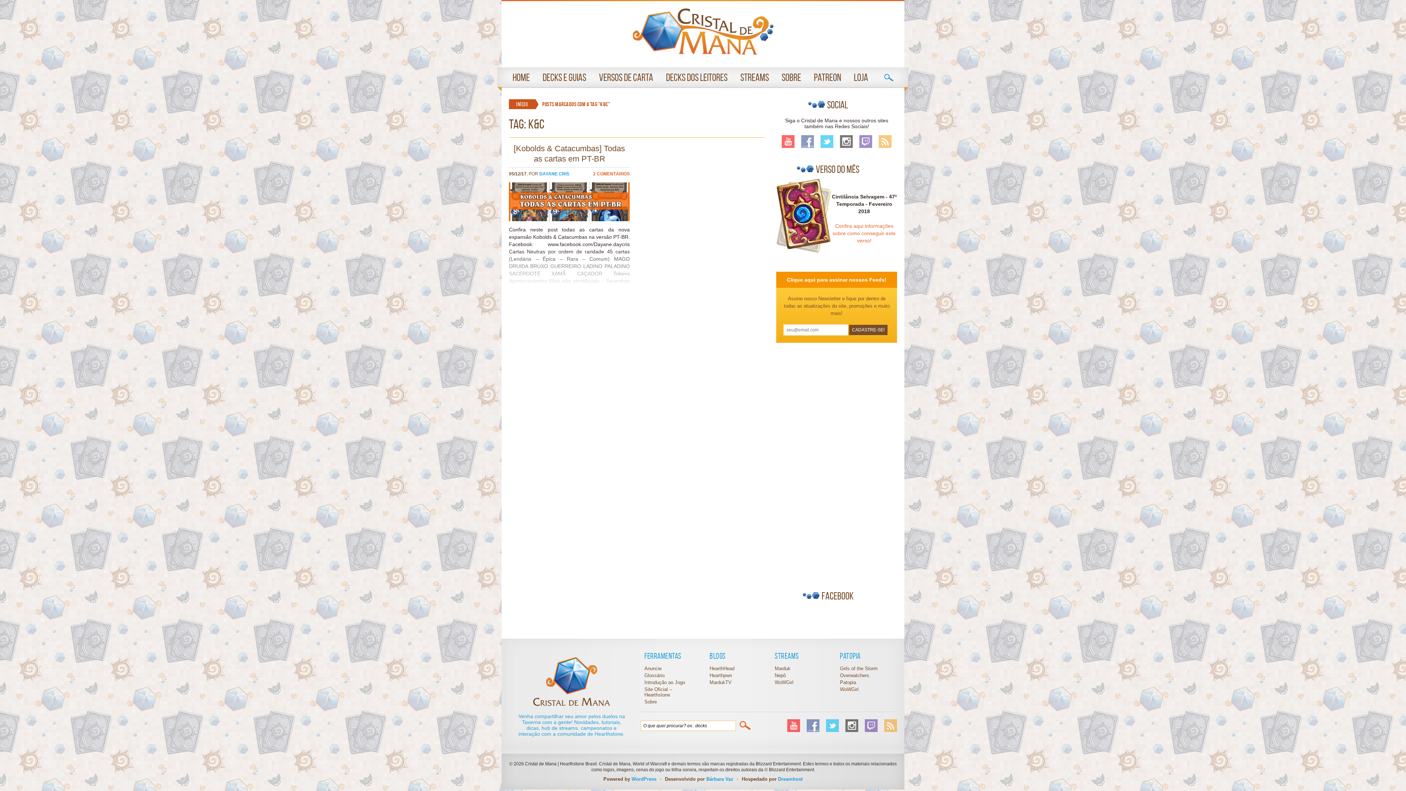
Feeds (885, 141)
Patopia (848, 682)
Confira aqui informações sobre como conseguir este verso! (864, 233)
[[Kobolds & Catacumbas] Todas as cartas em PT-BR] (569, 219)
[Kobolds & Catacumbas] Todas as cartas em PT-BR (569, 153)
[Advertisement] (831, 463)
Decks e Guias (564, 77)
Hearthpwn (721, 675)
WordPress (644, 779)
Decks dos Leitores (697, 77)
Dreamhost (790, 779)
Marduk (783, 668)
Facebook (807, 141)
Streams (754, 77)
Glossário (654, 675)
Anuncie (653, 668)
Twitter (827, 141)
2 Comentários (611, 174)
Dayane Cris (554, 174)
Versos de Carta (626, 77)
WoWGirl (703, 31)
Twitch (865, 141)
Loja (861, 77)
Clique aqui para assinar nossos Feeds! (836, 280)
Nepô (780, 675)
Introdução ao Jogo (664, 682)
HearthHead (722, 668)
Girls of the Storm (859, 668)
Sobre (791, 77)
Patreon (827, 77)
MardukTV (721, 682)
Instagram (846, 141)
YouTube (788, 141)
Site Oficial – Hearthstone (658, 692)
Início (522, 104)
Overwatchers (854, 675)
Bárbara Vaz (719, 779)
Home (521, 77)
